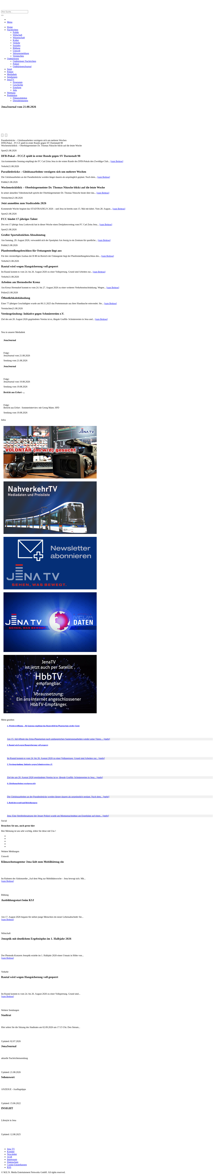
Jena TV (11, 1149)
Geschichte (18, 85)
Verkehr (16, 43)
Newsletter (12, 1154)
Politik (16, 32)
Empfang (17, 87)
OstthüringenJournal (22, 66)
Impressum (12, 1159)
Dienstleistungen (20, 100)
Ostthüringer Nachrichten (24, 61)
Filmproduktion (20, 98)
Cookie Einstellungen (17, 1164)
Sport (9, 69)
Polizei (16, 64)
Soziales (16, 45)
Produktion (12, 95)
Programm (17, 82)
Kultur (16, 40)
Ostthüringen (13, 58)
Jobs (15, 90)
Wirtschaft (17, 35)
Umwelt (16, 50)
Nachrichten (12, 29)
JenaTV (10, 79)
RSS (9, 1167)
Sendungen (12, 77)
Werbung (11, 92)
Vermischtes (18, 56)
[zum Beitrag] (116, 161)
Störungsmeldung (21, 53)
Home (10, 27)
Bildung (16, 48)
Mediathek (12, 74)
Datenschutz (12, 1162)
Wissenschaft (19, 37)
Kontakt (10, 1151)
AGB (9, 1157)
